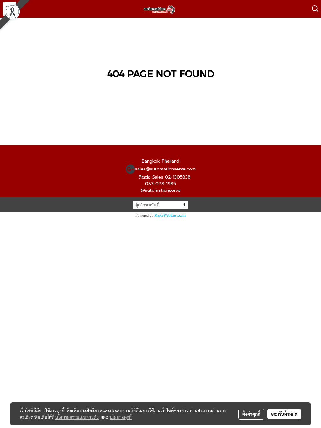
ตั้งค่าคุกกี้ (251, 414)
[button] (313, 8)
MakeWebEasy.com (170, 215)
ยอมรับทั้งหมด (284, 414)
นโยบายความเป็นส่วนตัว (77, 417)
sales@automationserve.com (165, 169)
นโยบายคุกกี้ (121, 417)
